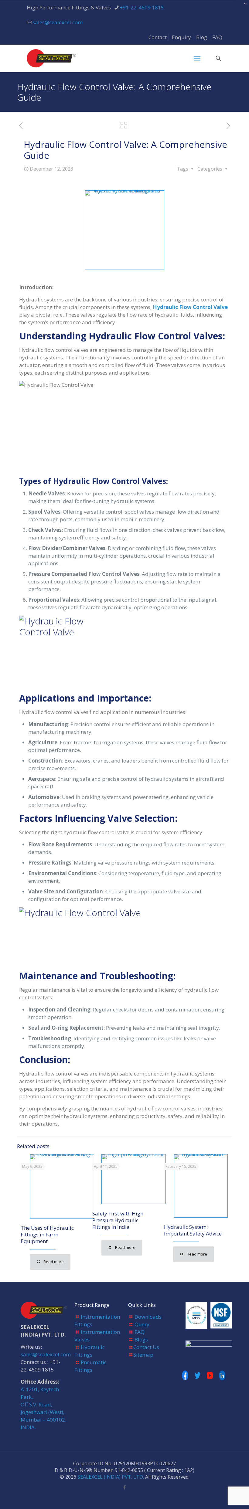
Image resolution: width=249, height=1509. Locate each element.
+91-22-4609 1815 (142, 7)
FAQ (217, 37)
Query (142, 1324)
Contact (157, 37)
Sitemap (143, 1354)
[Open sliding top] (242, 7)
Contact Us (146, 1347)
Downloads (148, 1316)
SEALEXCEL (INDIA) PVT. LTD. (110, 1476)
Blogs (141, 1339)
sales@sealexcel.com (57, 22)
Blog (201, 37)
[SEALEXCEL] (51, 58)
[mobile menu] (197, 58)
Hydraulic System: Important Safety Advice (193, 1230)
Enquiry (181, 37)
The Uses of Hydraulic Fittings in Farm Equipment (47, 1234)
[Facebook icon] (124, 1487)
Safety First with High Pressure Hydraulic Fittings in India (117, 1220)
